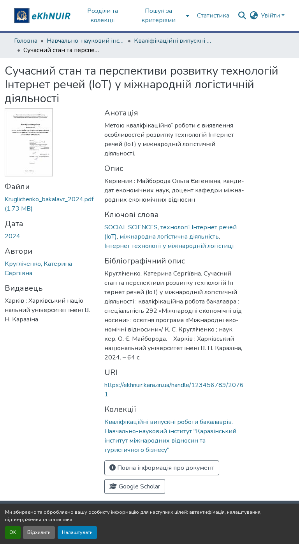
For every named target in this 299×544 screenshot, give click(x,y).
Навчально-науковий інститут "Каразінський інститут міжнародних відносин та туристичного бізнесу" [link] (86, 41)
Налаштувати (77, 532)
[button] (43, 15)
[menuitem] (161, 15)
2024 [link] (12, 236)
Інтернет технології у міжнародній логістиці (169, 246)
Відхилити (39, 532)
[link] (50, 204)
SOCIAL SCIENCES (131, 227)
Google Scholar (138, 486)
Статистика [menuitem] (213, 15)
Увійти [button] (271, 15)
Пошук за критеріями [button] (158, 15)
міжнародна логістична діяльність (169, 236)
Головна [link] (25, 41)
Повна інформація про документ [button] (165, 468)
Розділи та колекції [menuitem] (102, 15)
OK (12, 532)
